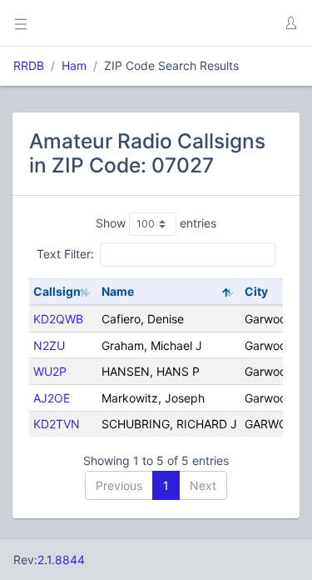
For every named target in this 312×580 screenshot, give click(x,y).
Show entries (156, 223)
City (256, 291)
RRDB (28, 65)
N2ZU (49, 345)
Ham (74, 65)
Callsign (57, 291)
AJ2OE (51, 398)
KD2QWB (58, 319)
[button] (290, 23)
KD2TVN (56, 424)
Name (118, 291)
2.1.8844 (61, 559)
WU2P (50, 371)
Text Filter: (65, 254)
